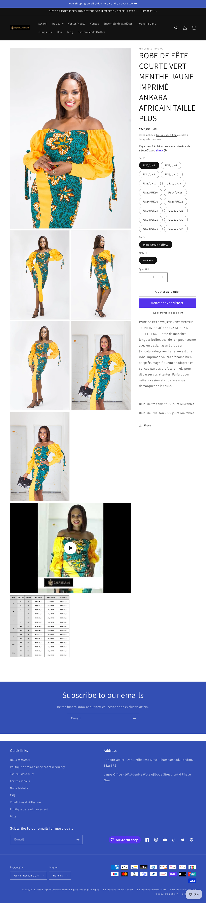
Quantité (144, 269)
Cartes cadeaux (20, 781)
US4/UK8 (149, 174)
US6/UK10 (171, 174)
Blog (13, 816)
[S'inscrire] (134, 718)
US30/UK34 (175, 228)
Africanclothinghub (41, 889)
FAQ (12, 795)
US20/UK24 (150, 210)
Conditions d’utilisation (183, 889)
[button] (58, 23)
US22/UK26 (175, 210)
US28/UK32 (150, 228)
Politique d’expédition (166, 893)
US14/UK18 (175, 192)
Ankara (148, 260)
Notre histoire (19, 788)
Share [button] (147, 425)
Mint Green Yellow (155, 244)
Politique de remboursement (29, 809)
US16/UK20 (150, 201)
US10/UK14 (174, 183)
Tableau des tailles (22, 774)
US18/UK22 (175, 201)
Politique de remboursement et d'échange (37, 767)
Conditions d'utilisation (25, 802)
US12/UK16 (150, 192)
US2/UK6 (171, 165)
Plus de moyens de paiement (167, 312)
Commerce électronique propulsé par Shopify (75, 889)
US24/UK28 (150, 219)
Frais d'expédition (166, 134)
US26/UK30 (175, 219)
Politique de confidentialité (151, 889)
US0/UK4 (149, 165)
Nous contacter (20, 760)
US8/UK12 (150, 183)
